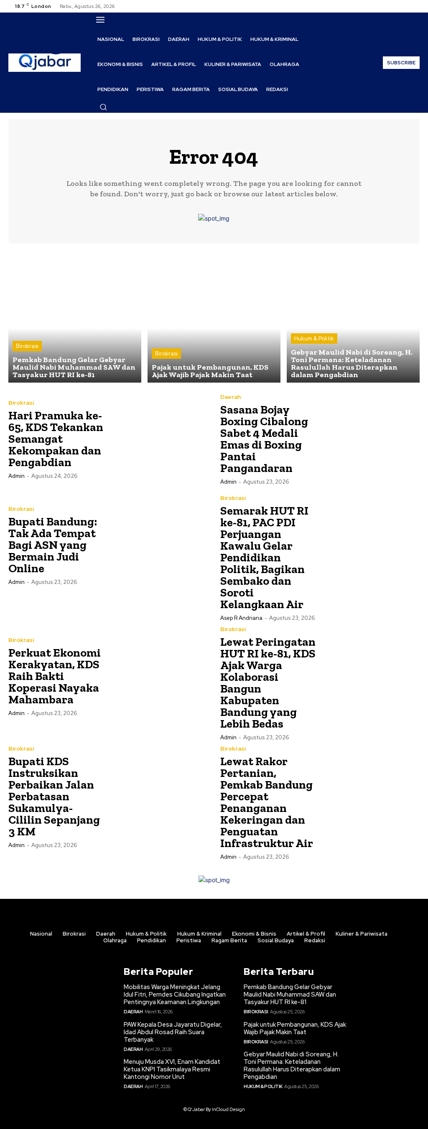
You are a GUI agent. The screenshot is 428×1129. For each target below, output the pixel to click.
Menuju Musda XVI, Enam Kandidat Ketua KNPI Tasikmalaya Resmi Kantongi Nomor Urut (172, 1069)
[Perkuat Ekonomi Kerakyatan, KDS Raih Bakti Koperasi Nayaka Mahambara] (158, 676)
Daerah (230, 397)
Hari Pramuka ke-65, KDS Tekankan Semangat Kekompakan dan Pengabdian (55, 438)
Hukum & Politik (314, 338)
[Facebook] (385, 6)
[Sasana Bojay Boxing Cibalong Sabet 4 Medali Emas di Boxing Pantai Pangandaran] (370, 439)
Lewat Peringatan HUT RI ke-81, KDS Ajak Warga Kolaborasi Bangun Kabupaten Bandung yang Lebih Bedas (268, 683)
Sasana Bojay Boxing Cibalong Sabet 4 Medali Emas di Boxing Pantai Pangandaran (264, 439)
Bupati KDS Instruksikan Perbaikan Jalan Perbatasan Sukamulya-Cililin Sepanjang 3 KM (54, 796)
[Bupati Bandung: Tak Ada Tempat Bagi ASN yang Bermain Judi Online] (158, 545)
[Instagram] (395, 6)
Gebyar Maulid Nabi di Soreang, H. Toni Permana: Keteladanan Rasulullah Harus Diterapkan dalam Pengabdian (292, 1065)
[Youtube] (415, 6)
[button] (103, 107)
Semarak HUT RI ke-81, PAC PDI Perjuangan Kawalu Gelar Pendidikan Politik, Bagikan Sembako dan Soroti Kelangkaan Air (264, 557)
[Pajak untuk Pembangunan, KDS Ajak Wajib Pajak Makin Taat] (214, 316)
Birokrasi (27, 346)
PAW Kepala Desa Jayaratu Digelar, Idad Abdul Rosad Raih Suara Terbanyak (173, 1032)
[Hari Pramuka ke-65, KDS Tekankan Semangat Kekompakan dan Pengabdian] (158, 439)
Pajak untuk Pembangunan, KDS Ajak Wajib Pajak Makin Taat (295, 1028)
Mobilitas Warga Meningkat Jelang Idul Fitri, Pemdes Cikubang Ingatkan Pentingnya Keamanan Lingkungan (175, 994)
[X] (405, 6)
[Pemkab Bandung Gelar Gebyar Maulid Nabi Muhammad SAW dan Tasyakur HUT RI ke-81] (74, 316)
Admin (16, 476)
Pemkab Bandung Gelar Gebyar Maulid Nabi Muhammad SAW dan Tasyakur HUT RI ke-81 (290, 994)
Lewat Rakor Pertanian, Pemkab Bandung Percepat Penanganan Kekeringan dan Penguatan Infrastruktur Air (266, 802)
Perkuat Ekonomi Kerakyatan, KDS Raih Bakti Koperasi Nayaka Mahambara (54, 676)
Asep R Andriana (241, 618)
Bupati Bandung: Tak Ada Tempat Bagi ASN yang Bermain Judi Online (52, 545)
